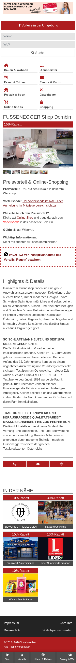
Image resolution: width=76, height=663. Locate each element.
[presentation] (7, 149)
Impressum (11, 623)
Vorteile (22, 659)
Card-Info (66, 623)
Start (7, 659)
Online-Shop (25, 217)
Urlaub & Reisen (43, 659)
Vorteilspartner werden (57, 630)
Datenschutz (12, 630)
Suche (40, 53)
